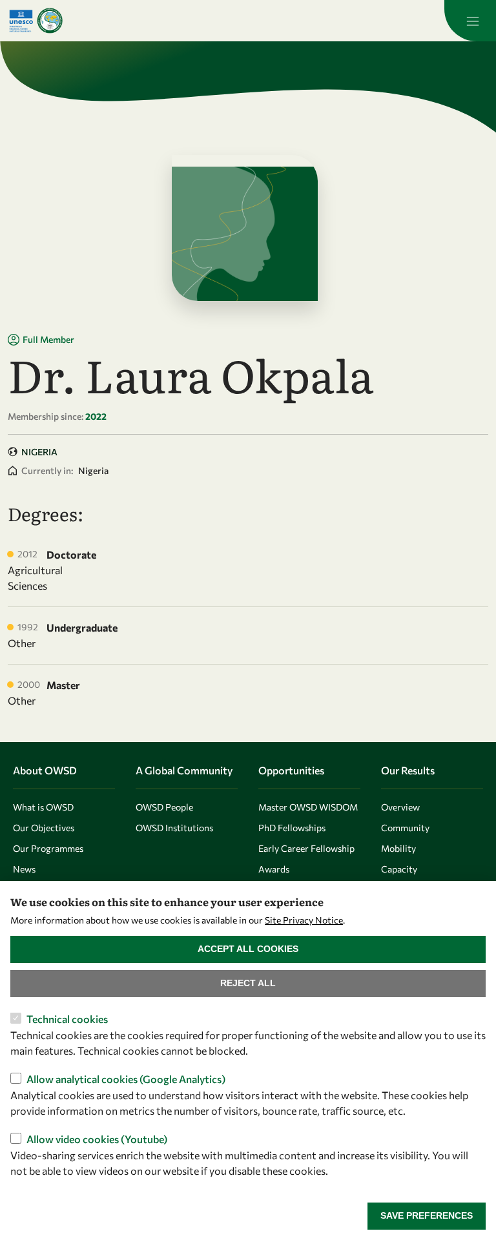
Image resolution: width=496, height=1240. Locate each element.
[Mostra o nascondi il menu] (470, 20)
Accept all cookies (248, 949)
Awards (273, 868)
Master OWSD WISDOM (308, 806)
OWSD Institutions (174, 827)
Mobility (398, 848)
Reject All (248, 983)
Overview (400, 806)
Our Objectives (43, 827)
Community (405, 827)
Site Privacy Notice (304, 919)
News (24, 868)
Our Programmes (48, 848)
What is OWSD (43, 806)
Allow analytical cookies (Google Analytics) (125, 1079)
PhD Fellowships (292, 827)
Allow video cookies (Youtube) (96, 1139)
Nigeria (39, 451)
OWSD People (164, 806)
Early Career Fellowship (306, 848)
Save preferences (426, 1215)
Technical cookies (67, 1019)
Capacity (399, 868)
